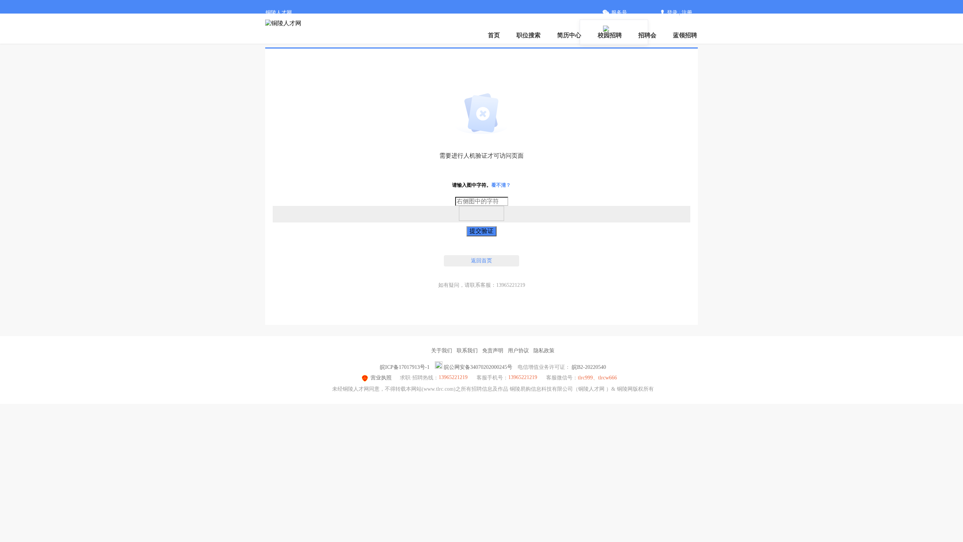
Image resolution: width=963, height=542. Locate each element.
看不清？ (501, 185)
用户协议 (518, 350)
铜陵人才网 (279, 12)
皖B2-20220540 (589, 367)
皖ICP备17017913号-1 (405, 367)
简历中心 (569, 35)
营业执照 (381, 378)
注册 (687, 12)
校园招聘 (610, 35)
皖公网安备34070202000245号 (478, 367)
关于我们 (441, 350)
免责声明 (492, 350)
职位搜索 (528, 35)
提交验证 (481, 231)
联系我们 (467, 350)
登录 (672, 12)
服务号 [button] (619, 12)
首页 (494, 35)
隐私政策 (543, 350)
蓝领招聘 (685, 35)
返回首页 (481, 260)
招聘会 (647, 35)
